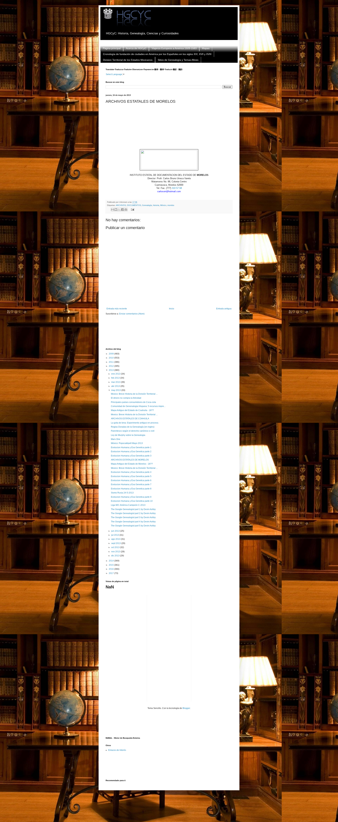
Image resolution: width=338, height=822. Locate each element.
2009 (111, 354)
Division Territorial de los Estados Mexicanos (127, 59)
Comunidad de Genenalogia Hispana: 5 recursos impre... (138, 406)
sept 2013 (116, 543)
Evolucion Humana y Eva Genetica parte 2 (131, 451)
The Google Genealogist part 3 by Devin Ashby (133, 517)
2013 (111, 370)
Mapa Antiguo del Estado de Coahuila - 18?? (132, 410)
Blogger (186, 708)
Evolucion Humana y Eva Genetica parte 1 (131, 447)
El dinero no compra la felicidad (126, 398)
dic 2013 (115, 555)
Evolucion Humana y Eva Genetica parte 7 (131, 484)
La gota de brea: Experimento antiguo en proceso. (135, 423)
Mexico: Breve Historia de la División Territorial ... (134, 394)
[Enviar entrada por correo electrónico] (132, 209)
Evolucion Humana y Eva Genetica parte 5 (131, 476)
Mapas (205, 48)
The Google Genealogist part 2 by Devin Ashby (133, 513)
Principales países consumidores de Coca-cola (133, 402)
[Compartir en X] (119, 209)
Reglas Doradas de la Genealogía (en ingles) (132, 427)
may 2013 (116, 390)
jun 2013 (115, 531)
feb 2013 (115, 378)
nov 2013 (116, 551)
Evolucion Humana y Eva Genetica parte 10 (132, 501)
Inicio (171, 308)
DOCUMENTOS (134, 205)
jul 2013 (115, 535)
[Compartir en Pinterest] (126, 209)
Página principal (112, 48)
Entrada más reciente (117, 308)
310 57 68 (177, 188)
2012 (111, 366)
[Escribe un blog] (116, 209)
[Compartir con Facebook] (122, 209)
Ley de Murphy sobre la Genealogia (128, 435)
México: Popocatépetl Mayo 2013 (127, 443)
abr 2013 (115, 386)
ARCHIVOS (121, 205)
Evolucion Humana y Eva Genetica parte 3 (131, 456)
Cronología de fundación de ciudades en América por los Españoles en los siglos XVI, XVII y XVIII (157, 54)
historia (156, 205)
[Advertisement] (170, 334)
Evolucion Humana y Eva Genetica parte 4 (131, 472)
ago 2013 (116, 539)
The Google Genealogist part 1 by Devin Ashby (133, 509)
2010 (111, 358)
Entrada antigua (223, 308)
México (163, 205)
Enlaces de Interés (117, 750)
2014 (111, 561)
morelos (170, 205)
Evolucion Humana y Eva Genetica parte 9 (131, 497)
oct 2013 (115, 547)
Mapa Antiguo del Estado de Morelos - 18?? (132, 464)
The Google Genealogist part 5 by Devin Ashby (133, 525)
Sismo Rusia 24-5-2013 (122, 493)
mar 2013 (116, 382)
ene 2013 (116, 374)
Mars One (115, 439)
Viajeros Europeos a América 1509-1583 (174, 48)
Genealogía (147, 205)
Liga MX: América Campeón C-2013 (128, 505)
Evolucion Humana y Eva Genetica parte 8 (131, 488)
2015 (111, 565)
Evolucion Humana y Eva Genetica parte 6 (131, 480)
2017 (111, 573)
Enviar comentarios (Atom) (132, 314)
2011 (111, 362)
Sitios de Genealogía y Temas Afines (178, 59)
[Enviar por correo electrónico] (112, 209)
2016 (111, 569)
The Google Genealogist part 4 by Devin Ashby (133, 521)
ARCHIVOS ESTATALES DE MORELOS (130, 460)
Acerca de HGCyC (136, 48)
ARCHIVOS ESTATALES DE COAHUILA (130, 418)
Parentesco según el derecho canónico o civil (132, 431)
